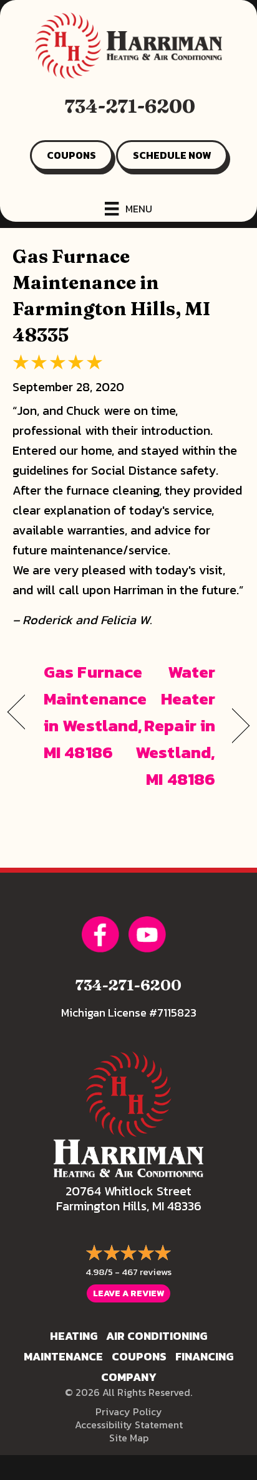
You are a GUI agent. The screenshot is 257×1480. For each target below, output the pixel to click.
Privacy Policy (128, 1411)
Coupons (139, 1356)
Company (129, 1377)
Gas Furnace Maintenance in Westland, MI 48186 (95, 712)
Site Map (128, 1438)
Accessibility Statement (129, 1425)
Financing (204, 1356)
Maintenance (63, 1356)
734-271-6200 (130, 106)
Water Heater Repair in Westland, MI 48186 (175, 725)
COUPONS (71, 155)
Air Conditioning (156, 1335)
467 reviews (147, 1271)
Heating (73, 1335)
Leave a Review (128, 1293)
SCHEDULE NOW (172, 155)
